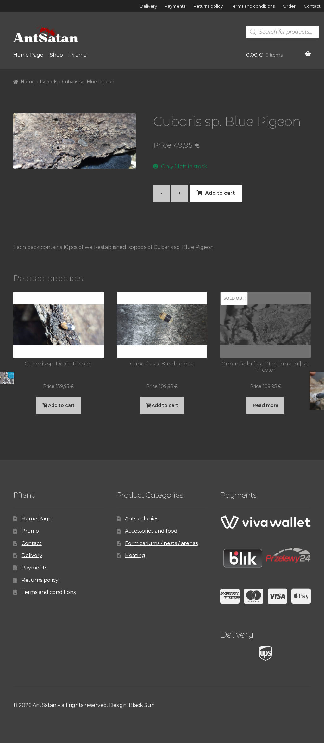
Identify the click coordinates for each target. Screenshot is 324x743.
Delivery (148, 6)
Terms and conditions (253, 6)
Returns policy (208, 6)
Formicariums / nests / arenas (161, 543)
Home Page (28, 55)
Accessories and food (151, 531)
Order (289, 6)
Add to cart (220, 193)
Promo (78, 55)
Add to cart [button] (61, 405)
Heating (135, 555)
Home (28, 82)
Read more (265, 405)
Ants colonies (141, 519)
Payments (175, 6)
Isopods (48, 82)
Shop (56, 55)
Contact (312, 6)
